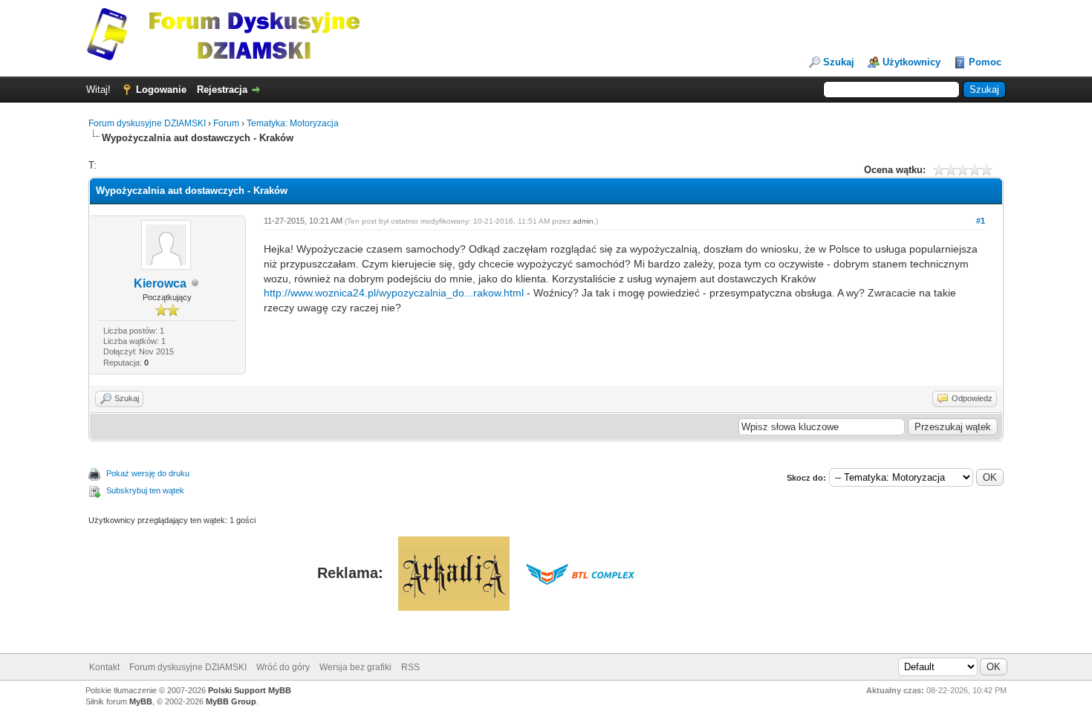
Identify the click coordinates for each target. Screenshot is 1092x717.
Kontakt (104, 667)
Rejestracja (222, 89)
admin (583, 221)
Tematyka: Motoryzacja (293, 123)
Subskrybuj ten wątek (145, 490)
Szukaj (838, 62)
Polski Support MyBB (249, 690)
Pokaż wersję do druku (147, 473)
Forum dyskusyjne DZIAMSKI (147, 123)
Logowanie (161, 89)
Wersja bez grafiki (355, 667)
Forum (226, 123)
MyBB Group (231, 701)
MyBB (140, 701)
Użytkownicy (911, 62)
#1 (980, 220)
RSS (410, 667)
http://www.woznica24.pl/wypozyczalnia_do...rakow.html (394, 293)
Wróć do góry (283, 667)
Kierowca (160, 283)
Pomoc (985, 62)
